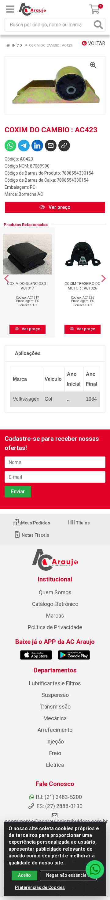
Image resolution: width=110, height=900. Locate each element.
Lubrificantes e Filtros (55, 683)
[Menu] (10, 9)
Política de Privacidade (55, 627)
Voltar (96, 43)
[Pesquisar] (98, 24)
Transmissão (55, 707)
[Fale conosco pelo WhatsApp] (95, 869)
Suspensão (55, 695)
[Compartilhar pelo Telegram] (24, 145)
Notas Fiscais (35, 535)
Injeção (55, 742)
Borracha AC (31, 194)
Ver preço (59, 207)
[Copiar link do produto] (64, 145)
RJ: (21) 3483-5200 (59, 797)
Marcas (55, 616)
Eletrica (55, 765)
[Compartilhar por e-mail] (51, 145)
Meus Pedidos (35, 522)
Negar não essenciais (68, 875)
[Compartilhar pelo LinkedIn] (37, 145)
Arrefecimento (55, 730)
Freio (55, 753)
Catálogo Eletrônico (55, 604)
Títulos (82, 522)
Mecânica (55, 718)
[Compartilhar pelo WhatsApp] (10, 145)
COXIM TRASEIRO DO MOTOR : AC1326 (82, 286)
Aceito (24, 875)
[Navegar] (6, 278)
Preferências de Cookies (40, 887)
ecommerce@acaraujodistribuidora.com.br (56, 822)
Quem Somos (55, 592)
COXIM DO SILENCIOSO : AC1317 (27, 286)
